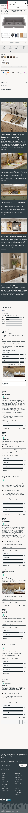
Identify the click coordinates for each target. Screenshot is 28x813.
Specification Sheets (19, 785)
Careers (3, 779)
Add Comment (22, 428)
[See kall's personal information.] (5, 435)
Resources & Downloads (6, 89)
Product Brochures (18, 775)
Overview (3, 79)
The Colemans (6, 521)
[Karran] (2, 800)
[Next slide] (25, 42)
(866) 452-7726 (18, 790)
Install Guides (17, 777)
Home (2, 5)
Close (17, 7)
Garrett (4, 646)
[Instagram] (4, 769)
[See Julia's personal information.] (5, 572)
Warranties (17, 781)
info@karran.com (18, 792)
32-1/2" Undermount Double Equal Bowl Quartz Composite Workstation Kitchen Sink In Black (13, 451)
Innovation (4, 777)
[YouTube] (8, 769)
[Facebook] (1, 769)
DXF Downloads (18, 783)
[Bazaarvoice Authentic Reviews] (4, 310)
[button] (1, 2)
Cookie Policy (8, 811)
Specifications (4, 82)
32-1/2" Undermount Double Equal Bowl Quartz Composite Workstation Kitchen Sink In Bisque (13, 598)
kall (3, 435)
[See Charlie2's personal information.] (7, 612)
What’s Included (4, 85)
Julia (3, 572)
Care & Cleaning (18, 779)
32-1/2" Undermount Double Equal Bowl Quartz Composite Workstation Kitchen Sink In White (13, 416)
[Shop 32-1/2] (3, 73)
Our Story (4, 775)
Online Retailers (5, 788)
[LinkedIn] (6, 769)
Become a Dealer (5, 790)
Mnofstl (4, 681)
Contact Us (17, 794)
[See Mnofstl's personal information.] (7, 681)
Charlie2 (4, 612)
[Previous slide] (2, 42)
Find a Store (4, 786)
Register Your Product (7, 92)
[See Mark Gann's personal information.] (9, 477)
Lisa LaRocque (6, 394)
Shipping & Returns (5, 781)
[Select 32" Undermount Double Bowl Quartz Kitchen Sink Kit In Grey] (8, 63)
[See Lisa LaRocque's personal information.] (10, 394)
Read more (3, 296)
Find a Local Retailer (22, 66)
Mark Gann (5, 478)
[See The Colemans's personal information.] (10, 521)
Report (16, 420)
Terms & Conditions (14, 811)
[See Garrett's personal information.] (7, 645)
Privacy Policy (3, 811)
